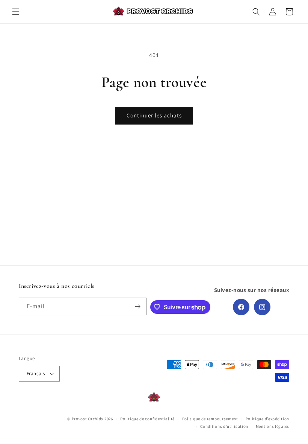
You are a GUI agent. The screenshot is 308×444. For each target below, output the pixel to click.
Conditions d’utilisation (224, 426)
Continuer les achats (154, 115)
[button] (16, 11)
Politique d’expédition (267, 418)
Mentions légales (272, 426)
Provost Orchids (88, 418)
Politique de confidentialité (147, 418)
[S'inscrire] (138, 306)
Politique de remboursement (210, 418)
